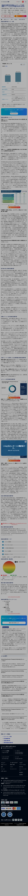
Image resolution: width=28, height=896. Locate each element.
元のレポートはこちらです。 (14, 450)
